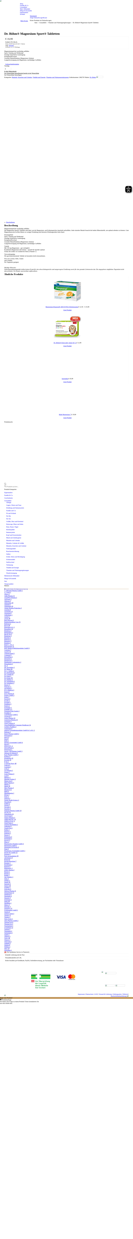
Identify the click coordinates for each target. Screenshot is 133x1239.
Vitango (7, 940)
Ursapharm (8, 927)
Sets (5, 581)
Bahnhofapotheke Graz (12, 622)
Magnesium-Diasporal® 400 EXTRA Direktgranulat (62, 307)
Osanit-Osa (8, 828)
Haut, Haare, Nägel (12, 527)
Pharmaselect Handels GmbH (14, 844)
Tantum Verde (9, 914)
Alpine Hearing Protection (13, 608)
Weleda (7, 945)
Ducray (7, 685)
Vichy (7, 938)
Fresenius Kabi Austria (11, 711)
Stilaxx (7, 905)
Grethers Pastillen (10, 727)
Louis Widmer (9, 774)
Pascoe (7, 835)
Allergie (8, 502)
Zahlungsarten (117, 994)
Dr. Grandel (9, 674)
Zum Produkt (67, 310)
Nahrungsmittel (11, 548)
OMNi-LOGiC (9, 821)
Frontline (7, 713)
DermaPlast (8, 657)
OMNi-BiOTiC (10, 819)
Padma (7, 830)
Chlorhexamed (9, 653)
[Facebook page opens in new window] (3, 1)
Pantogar (7, 833)
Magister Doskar (10, 779)
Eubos (6, 697)
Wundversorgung (11, 573)
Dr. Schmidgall (9, 681)
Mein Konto (24, 21)
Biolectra (7, 639)
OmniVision (8, 823)
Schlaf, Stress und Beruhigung (15, 557)
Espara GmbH (9, 695)
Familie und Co (11, 510)
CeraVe (7, 652)
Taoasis (7, 915)
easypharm (8, 688)
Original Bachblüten (11, 824)
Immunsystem (10, 532)
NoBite (7, 803)
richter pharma (9, 870)
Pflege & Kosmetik (10, 578)
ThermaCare (8, 922)
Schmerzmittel (10, 559)
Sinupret (7, 898)
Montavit (8, 790)
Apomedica (8, 611)
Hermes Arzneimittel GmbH (13, 742)
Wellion (7, 947)
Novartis (7, 807)
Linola (6, 772)
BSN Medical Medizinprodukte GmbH (17, 648)
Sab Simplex (8, 877)
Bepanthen (8, 629)
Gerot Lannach (9, 723)
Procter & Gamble (10, 852)
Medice (7, 784)
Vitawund (7, 941)
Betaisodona (8, 632)
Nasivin (7, 798)
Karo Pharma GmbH (11, 755)
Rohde (7, 875)
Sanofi (7, 882)
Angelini (7, 610)
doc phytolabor (9, 667)
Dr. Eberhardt (9, 673)
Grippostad (8, 728)
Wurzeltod (8, 950)
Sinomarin (8, 896)
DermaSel (8, 659)
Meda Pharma (9, 783)
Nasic (6, 797)
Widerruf (125, 994)
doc (6, 666)
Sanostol (7, 884)
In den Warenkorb (10, 71)
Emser (6, 692)
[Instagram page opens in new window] (6, 1)
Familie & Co (8, 495)
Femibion (7, 704)
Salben (8, 554)
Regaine (7, 863)
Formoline (8, 707)
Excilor (7, 700)
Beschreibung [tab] (10, 222)
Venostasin (8, 931)
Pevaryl (7, 840)
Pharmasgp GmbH (10, 845)
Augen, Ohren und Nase (13, 505)
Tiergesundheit (8, 584)
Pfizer (6, 842)
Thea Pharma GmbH (11, 920)
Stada (7, 901)
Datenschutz (89, 994)
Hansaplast (8, 735)
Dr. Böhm (93, 77)
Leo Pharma (8, 770)
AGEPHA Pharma (10, 597)
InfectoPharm (9, 748)
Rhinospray (8, 868)
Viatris (6, 934)
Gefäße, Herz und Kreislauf (14, 521)
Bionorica (7, 641)
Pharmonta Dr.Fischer (11, 847)
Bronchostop (9, 646)
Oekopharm (9, 814)
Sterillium (7, 903)
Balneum (7, 624)
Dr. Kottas (8, 678)
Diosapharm (8, 664)
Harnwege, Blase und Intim (14, 524)
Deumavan (8, 660)
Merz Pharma (9, 788)
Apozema (7, 613)
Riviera (7, 873)
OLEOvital (8, 816)
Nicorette (7, 802)
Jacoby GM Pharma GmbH (13, 751)
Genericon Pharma (11, 720)
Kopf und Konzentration (13, 535)
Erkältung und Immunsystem (15, 508)
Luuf (6, 776)
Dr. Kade (7, 676)
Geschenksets (8, 498)
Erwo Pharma (9, 693)
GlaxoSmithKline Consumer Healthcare (17, 725)
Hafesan (7, 732)
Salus (6, 879)
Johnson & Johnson (11, 753)
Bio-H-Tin (8, 634)
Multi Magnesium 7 (65, 414)
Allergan (7, 601)
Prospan (7, 854)
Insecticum (8, 749)
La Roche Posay (10, 763)
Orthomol (7, 826)
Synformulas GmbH (11, 910)
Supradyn (8, 908)
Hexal (6, 744)
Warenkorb (33, 16)
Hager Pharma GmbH (11, 734)
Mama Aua (8, 781)
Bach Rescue (9, 620)
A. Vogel (7, 592)
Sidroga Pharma (10, 891)
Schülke (7, 887)
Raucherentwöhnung (12, 551)
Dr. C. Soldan (9, 671)
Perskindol (8, 838)
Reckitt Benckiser (10, 861)
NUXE (7, 812)
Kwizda (7, 760)
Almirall (7, 604)
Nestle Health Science (11, 800)
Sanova (7, 886)
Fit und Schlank (11, 513)
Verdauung (9, 565)
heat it (6, 737)
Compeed (7, 655)
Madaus (7, 777)
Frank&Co (8, 709)
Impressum (81, 994)
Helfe (6, 741)
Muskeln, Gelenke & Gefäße (15, 543)
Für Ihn (8, 516)
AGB (96, 994)
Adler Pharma (9, 596)
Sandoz (7, 880)
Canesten (7, 650)
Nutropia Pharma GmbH (12, 810)
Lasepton (7, 767)
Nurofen (7, 809)
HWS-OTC (8, 746)
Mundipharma (9, 793)
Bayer (7, 625)
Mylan (6, 795)
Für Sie (8, 519)
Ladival (7, 765)
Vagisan (7, 929)
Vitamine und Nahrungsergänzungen (57, 77)
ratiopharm (8, 858)
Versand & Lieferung (105, 994)
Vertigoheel (8, 933)
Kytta (6, 762)
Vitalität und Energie (39, 77)
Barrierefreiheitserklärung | (119, 996)
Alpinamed (8, 606)
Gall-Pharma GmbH (11, 714)
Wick (6, 948)
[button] (21, 73)
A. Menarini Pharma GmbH (13, 590)
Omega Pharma (9, 817)
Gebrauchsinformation (12, 64)
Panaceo (7, 831)
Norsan (7, 805)
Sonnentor (8, 900)
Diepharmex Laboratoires (12, 662)
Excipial (7, 702)
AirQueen (8, 599)
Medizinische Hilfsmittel (11, 576)
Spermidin (65, 378)
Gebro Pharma (9, 718)
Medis (7, 786)
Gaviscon (7, 716)
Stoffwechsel (10, 562)
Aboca (7, 594)
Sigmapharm (9, 893)
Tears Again (8, 919)
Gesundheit (7, 501)
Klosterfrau (8, 758)
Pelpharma (8, 837)
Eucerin (7, 699)
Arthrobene (8, 615)
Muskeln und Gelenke (13, 540)
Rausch (7, 859)
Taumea (7, 917)
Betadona (7, 631)
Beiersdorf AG (9, 627)
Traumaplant (8, 926)
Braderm (7, 643)
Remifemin (8, 865)
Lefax (6, 769)
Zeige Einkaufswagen (36, 18)
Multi (6, 791)
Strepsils (7, 907)
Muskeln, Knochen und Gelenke (22, 77)
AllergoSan (8, 603)
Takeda (7, 912)
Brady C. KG (9, 645)
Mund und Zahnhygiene (13, 538)
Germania (7, 721)
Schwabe (7, 889)
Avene (7, 618)
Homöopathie (10, 529)
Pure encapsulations (11, 856)
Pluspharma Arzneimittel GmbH (14, 851)
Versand (11, 45)
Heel (6, 739)
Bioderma (7, 636)
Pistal (6, 849)
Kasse (45, 18)
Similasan (7, 894)
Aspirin (7, 617)
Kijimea (7, 756)
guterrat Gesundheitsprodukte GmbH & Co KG (19, 730)
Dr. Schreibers (9, 683)
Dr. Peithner (8, 680)
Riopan (7, 872)
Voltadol (7, 943)
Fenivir (7, 706)
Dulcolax (7, 687)
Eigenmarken (8, 492)
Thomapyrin (8, 924)
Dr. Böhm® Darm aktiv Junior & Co (65, 343)
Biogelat (7, 638)
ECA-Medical (9, 690)
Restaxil (7, 866)
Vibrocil (7, 936)
